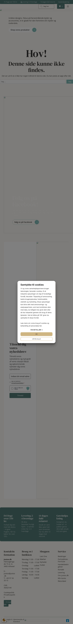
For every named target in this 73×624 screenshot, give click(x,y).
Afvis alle (36, 339)
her (40, 326)
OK (36, 334)
